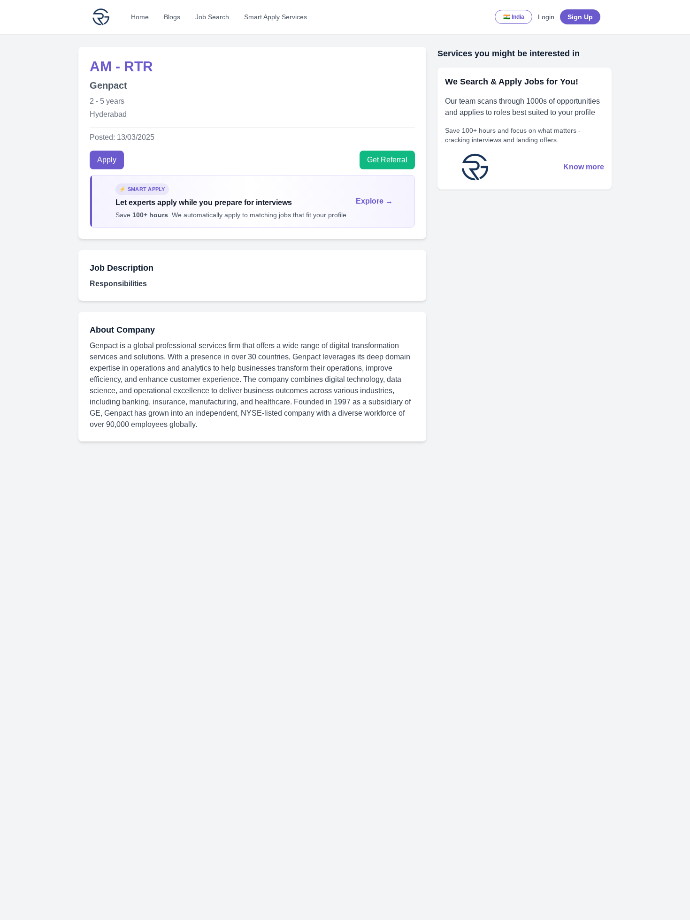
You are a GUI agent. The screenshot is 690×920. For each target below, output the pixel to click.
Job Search (212, 17)
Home (140, 17)
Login (546, 17)
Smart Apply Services (275, 17)
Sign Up (580, 17)
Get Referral (387, 160)
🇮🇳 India (513, 17)
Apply (106, 160)
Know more (583, 167)
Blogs (172, 17)
